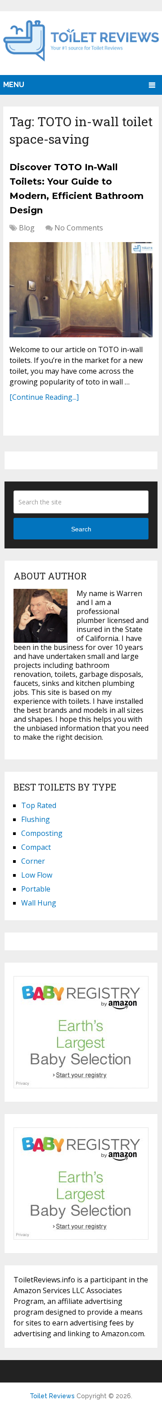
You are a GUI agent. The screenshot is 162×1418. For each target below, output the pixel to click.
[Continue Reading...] (44, 397)
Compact (36, 847)
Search (81, 529)
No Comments (78, 228)
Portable (35, 889)
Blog (27, 228)
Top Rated (38, 805)
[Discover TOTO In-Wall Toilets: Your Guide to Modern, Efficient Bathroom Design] (81, 289)
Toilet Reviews (52, 1396)
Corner (33, 861)
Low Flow (36, 875)
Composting (42, 833)
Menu (13, 84)
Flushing (35, 819)
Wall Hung (38, 903)
